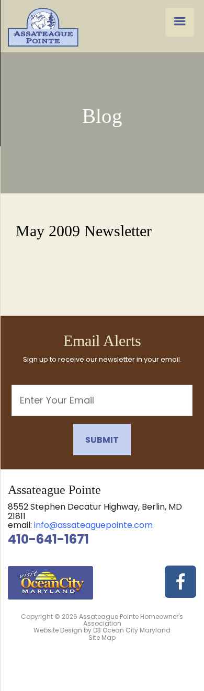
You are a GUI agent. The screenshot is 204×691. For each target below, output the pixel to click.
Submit (102, 440)
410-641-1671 (48, 539)
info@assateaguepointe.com (93, 525)
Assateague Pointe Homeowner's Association (131, 620)
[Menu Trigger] (179, 22)
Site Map (102, 637)
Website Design (57, 630)
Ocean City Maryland (137, 630)
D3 (97, 630)
